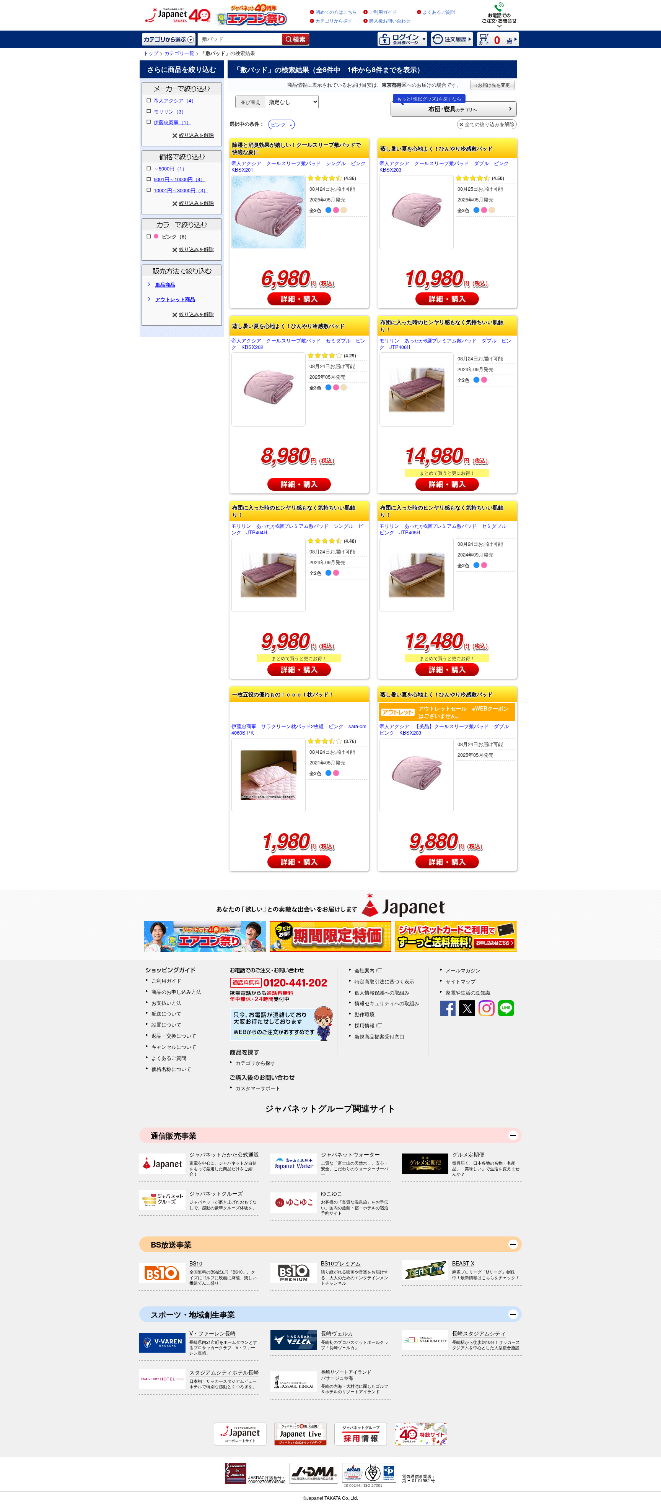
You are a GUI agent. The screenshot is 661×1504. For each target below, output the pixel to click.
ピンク (278, 124)
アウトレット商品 (175, 299)
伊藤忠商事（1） (172, 122)
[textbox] (240, 39)
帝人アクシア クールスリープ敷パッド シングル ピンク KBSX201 (299, 166)
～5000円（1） (170, 168)
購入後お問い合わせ (389, 21)
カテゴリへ (437, 107)
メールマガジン (463, 970)
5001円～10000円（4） (179, 179)
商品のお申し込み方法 (176, 991)
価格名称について (171, 1068)
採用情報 (364, 1025)
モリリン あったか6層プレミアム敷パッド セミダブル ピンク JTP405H (445, 529)
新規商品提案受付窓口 (379, 1036)
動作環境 (364, 1014)
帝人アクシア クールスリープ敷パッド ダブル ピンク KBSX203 (446, 166)
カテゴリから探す (334, 21)
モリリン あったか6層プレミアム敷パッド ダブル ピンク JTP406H (445, 343)
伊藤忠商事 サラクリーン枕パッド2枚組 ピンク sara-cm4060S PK (298, 729)
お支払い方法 (166, 1002)
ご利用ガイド (383, 12)
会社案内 (364, 970)
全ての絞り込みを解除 (489, 124)
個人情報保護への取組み (382, 992)
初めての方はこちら (336, 12)
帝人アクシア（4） (175, 100)
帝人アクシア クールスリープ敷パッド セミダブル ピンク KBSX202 (298, 343)
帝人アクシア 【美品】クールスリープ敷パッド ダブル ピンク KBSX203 (446, 729)
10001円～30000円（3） (181, 190)
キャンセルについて (173, 1046)
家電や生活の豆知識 (468, 992)
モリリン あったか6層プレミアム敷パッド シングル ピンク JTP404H (297, 529)
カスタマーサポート (258, 1088)
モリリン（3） (170, 111)
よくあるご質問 (439, 12)
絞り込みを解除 (196, 134)
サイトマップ (460, 981)
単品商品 (165, 284)
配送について (166, 1013)
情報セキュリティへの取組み (387, 1003)
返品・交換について (173, 1035)
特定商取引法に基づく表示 (384, 981)
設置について (166, 1024)
